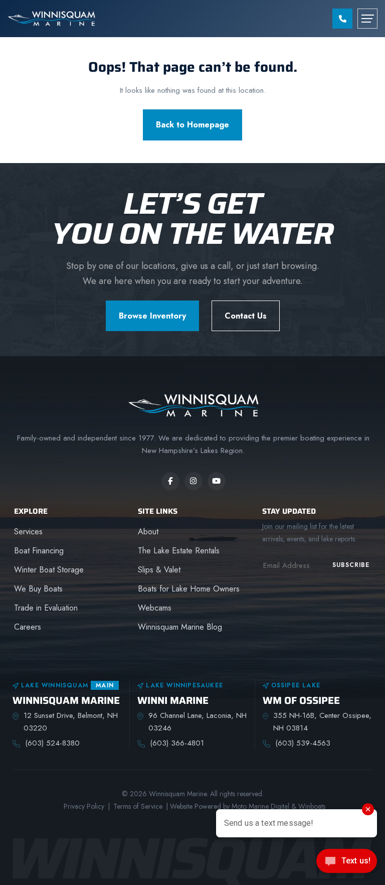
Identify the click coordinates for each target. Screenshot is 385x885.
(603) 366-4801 (177, 743)
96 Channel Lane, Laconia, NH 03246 (197, 721)
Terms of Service (137, 806)
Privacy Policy (84, 806)
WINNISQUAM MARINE (66, 700)
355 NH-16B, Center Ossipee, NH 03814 (322, 721)
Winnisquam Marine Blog (180, 627)
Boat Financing (39, 550)
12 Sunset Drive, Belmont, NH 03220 (71, 721)
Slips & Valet (159, 569)
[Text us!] (346, 864)
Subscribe (350, 564)
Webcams (154, 608)
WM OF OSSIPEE (301, 700)
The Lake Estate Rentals (179, 550)
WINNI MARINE (173, 700)
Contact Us (246, 316)
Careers (27, 627)
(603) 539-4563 (302, 743)
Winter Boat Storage (49, 569)
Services (28, 531)
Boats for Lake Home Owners (189, 589)
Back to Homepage (192, 124)
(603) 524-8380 (52, 743)
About (148, 531)
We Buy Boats (38, 589)
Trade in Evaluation (46, 608)
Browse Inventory (152, 316)
